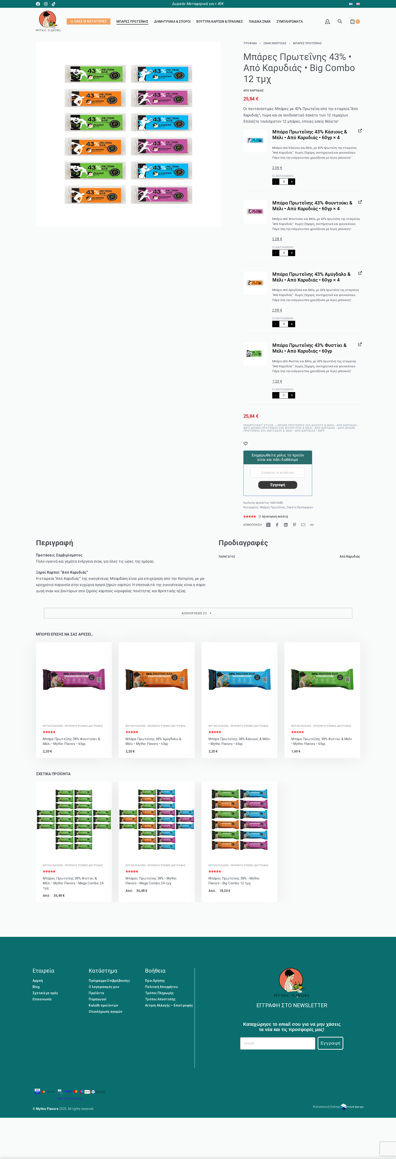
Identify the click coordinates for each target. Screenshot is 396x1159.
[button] (255, 140)
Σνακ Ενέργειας (274, 43)
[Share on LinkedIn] (286, 525)
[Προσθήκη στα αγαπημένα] (245, 443)
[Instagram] (46, 4)
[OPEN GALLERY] (128, 134)
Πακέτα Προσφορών (300, 507)
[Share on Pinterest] (294, 525)
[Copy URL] (312, 525)
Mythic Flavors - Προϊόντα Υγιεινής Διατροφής (73, 726)
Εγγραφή (330, 1043)
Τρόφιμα (250, 43)
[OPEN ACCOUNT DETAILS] (327, 21)
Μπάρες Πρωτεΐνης (307, 43)
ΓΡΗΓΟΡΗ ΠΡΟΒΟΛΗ (85, 712)
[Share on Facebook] (277, 525)
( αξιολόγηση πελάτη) (273, 516)
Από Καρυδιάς (350, 556)
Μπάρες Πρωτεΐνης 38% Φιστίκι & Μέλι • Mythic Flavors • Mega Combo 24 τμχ (73, 883)
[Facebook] (38, 4)
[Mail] (303, 525)
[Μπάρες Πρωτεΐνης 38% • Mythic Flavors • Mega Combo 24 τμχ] (157, 819)
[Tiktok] (54, 4)
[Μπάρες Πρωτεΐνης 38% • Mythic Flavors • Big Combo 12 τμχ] (239, 819)
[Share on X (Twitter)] (268, 525)
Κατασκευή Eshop (327, 1107)
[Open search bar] (340, 21)
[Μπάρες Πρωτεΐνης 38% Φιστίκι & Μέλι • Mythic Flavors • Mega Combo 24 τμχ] (74, 819)
